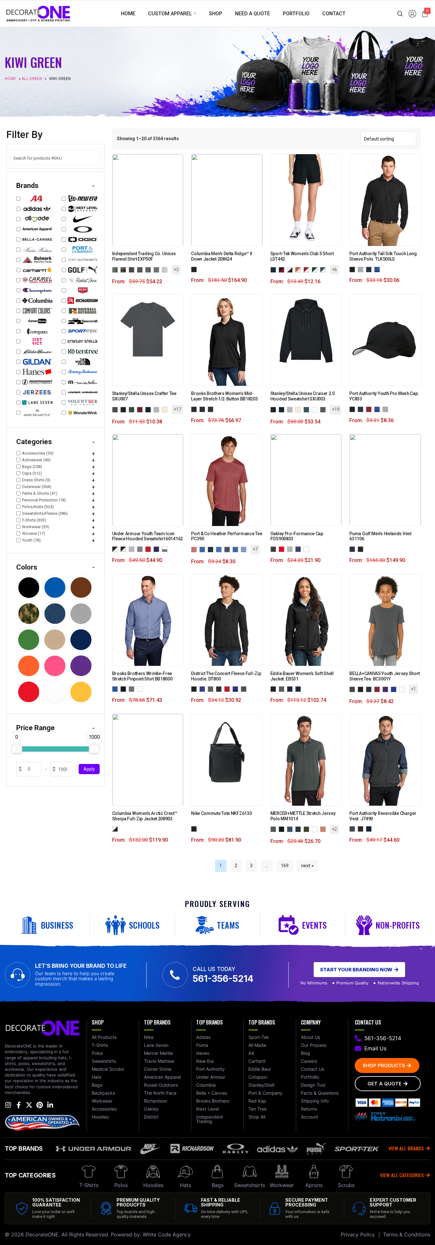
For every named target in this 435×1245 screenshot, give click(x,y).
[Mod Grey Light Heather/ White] (133, 549)
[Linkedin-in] (50, 1105)
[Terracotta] (324, 829)
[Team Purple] (386, 689)
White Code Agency (167, 1234)
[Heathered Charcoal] (245, 689)
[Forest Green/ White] (316, 269)
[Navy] (370, 269)
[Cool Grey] (362, 269)
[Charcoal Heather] (133, 269)
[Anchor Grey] (274, 829)
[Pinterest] (39, 1105)
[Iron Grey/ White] (324, 269)
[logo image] (38, 13)
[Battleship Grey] (353, 829)
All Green (32, 78)
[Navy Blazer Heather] (203, 409)
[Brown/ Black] (124, 269)
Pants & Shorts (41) (39, 493)
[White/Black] (116, 829)
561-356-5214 (223, 978)
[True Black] (362, 829)
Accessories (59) (37, 453)
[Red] (370, 409)
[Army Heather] (116, 269)
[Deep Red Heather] (195, 549)
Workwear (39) (35, 526)
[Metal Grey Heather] (212, 549)
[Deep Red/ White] (307, 269)
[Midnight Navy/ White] (124, 549)
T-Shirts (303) (34, 520)
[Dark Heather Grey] (324, 409)
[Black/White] (116, 549)
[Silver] (386, 409)
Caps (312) (32, 473)
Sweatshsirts (249, 1185)
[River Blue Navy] (299, 689)
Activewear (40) (36, 459)
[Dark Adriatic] (291, 689)
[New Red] (228, 689)
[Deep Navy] (353, 549)
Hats (185, 1185)
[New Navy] (220, 689)
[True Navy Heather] (228, 549)
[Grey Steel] (283, 689)
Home (10, 78)
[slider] (16, 749)
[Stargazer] (307, 409)
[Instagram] (8, 1105)
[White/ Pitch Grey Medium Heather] (166, 549)
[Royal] (378, 269)
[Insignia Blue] (291, 829)
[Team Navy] (299, 549)
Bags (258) (32, 466)
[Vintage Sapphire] (245, 549)
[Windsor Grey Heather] (212, 409)
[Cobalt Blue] (116, 689)
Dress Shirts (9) (36, 480)
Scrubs (346, 1185)
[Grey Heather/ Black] (149, 269)
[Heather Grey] (157, 409)
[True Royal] (395, 689)
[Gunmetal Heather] (157, 269)
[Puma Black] (362, 549)
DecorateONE (42, 1234)
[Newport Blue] (133, 689)
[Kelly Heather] (203, 549)
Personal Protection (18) (44, 500)
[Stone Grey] (291, 549)
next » (307, 865)
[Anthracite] (116, 409)
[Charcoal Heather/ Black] (141, 269)
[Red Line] (283, 549)
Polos (121, 1185)
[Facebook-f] (18, 1105)
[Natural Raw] (166, 409)
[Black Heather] (195, 409)
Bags (218, 1185)
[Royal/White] (157, 549)
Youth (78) (31, 540)
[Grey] (212, 689)
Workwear (282, 1185)
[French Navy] (149, 409)
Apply (89, 769)
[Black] (195, 269)
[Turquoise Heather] (236, 549)
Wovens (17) (33, 533)
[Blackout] (274, 549)
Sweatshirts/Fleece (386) (45, 513)
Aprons (314, 1185)
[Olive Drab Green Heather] (220, 549)
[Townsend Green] (307, 829)
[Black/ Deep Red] (283, 269)
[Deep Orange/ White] (299, 269)
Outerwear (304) (36, 486)
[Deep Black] (124, 689)
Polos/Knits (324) (38, 506)
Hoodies (153, 1185)
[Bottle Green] (133, 409)
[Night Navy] (299, 829)
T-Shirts (88, 1185)
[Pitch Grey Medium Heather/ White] (141, 549)
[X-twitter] (29, 1105)
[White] (316, 409)
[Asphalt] (353, 689)
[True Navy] (370, 829)
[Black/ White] (291, 269)
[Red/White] (149, 549)
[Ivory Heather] (166, 269)
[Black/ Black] (274, 269)
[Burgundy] (141, 409)
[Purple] (236, 689)
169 (285, 865)
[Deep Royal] (203, 689)
